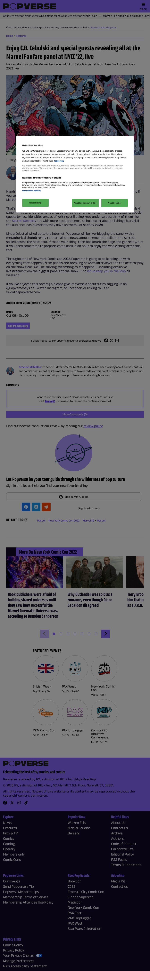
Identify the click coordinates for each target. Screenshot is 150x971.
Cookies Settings (35, 203)
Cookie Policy (59, 161)
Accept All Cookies (114, 203)
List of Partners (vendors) (31, 190)
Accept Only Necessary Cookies (85, 203)
